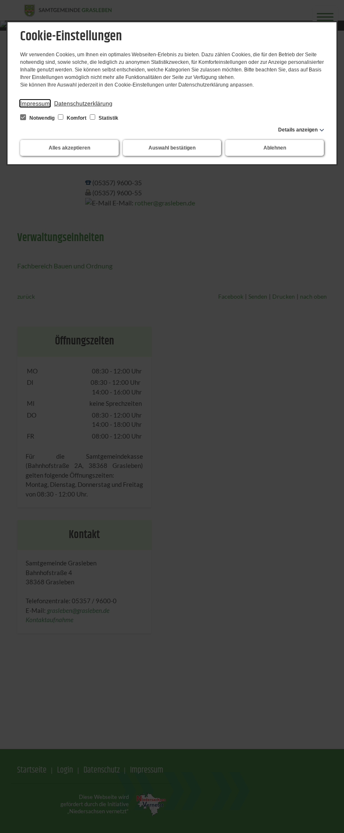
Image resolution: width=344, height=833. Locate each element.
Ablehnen (274, 148)
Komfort (76, 118)
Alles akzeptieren (69, 148)
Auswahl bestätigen (172, 148)
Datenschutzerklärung (83, 103)
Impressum (35, 103)
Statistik (107, 118)
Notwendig (42, 118)
